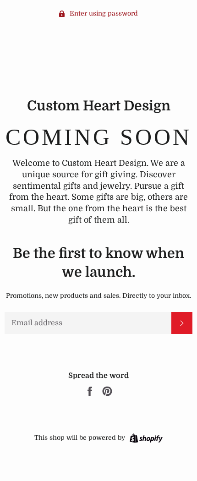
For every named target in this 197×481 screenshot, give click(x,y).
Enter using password (103, 13)
